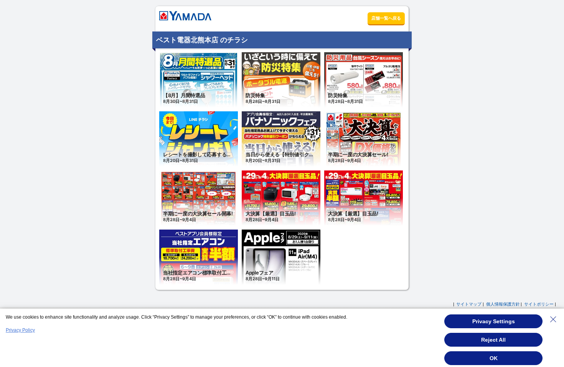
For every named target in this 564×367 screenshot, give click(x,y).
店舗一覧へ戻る (386, 18)
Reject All (493, 340)
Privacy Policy (20, 330)
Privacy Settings (493, 321)
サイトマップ (469, 304)
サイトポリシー (539, 304)
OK (494, 358)
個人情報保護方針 (503, 304)
